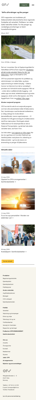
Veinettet (5, 310)
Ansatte (5, 343)
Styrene (5, 354)
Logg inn (24, 5)
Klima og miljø (7, 316)
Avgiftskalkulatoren (9, 293)
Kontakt (5, 349)
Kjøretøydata (7, 281)
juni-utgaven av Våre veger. (21, 133)
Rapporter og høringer (10, 328)
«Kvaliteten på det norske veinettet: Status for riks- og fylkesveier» (17, 72)
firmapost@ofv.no (13, 387)
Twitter (5, 390)
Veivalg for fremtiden (9, 325)
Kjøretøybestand (8, 284)
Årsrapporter (7, 346)
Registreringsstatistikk (9, 278)
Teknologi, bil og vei (9, 319)
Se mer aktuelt (7, 261)
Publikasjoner (7, 287)
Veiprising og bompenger (11, 313)
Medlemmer (6, 351)
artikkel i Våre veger (22, 98)
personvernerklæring (13, 396)
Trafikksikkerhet (7, 322)
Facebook (11, 390)
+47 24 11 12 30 (13, 385)
